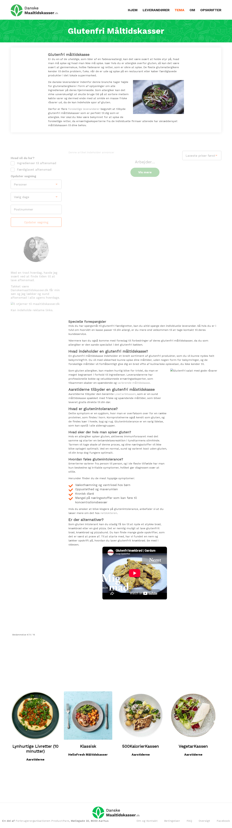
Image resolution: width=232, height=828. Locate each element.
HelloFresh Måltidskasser (88, 754)
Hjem (133, 10)
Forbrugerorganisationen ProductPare (42, 820)
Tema (179, 10)
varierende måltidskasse (134, 382)
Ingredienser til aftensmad (36, 163)
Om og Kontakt (147, 820)
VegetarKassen (193, 746)
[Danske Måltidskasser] (34, 10)
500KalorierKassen (140, 746)
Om (192, 10)
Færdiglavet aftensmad (34, 169)
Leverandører (156, 10)
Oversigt (204, 820)
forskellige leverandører (84, 109)
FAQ (189, 820)
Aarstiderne (35, 759)
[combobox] (201, 155)
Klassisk (88, 746)
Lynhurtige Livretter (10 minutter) (35, 749)
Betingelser (172, 820)
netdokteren (108, 513)
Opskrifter (210, 10)
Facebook (223, 820)
